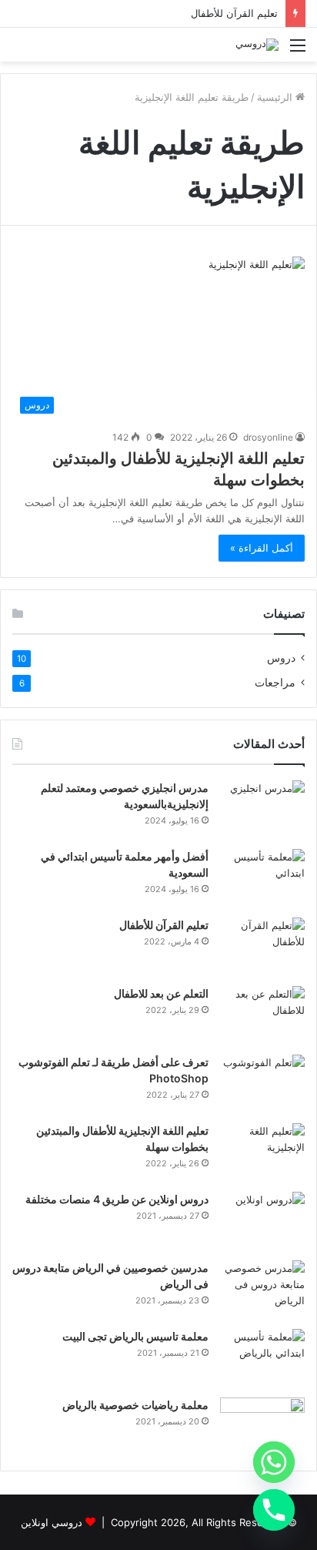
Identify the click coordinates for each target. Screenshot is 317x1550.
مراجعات (275, 682)
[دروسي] (257, 45)
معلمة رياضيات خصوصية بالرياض (135, 1404)
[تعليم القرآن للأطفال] (262, 946)
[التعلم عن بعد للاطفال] (262, 1015)
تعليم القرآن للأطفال (234, 13)
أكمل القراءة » (261, 548)
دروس (281, 658)
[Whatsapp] (274, 1462)
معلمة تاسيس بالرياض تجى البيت (135, 1336)
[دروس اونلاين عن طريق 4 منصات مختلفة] (262, 1221)
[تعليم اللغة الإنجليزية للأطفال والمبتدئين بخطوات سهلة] (262, 1152)
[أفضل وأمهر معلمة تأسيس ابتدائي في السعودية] (262, 878)
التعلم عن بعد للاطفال (161, 993)
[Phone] (274, 1510)
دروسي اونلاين (51, 1522)
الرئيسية (276, 97)
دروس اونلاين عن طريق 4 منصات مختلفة (117, 1199)
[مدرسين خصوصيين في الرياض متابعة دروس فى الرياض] (262, 1289)
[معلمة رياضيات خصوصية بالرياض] (262, 1426)
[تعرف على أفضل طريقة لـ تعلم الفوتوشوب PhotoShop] (262, 1083)
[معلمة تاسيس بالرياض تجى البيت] (262, 1358)
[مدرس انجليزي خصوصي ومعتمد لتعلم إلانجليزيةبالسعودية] (262, 809)
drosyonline (268, 437)
